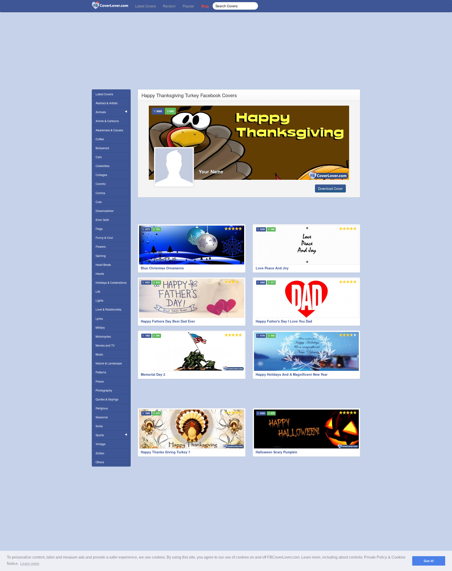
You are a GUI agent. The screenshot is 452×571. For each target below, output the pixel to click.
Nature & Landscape (109, 363)
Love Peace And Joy (272, 268)
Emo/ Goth (102, 220)
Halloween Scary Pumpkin (276, 452)
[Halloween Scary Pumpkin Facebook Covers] (306, 429)
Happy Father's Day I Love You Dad (284, 321)
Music (99, 354)
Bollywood (102, 148)
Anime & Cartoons (107, 121)
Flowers (101, 246)
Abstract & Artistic (107, 103)
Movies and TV (105, 345)
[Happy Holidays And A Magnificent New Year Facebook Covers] (306, 351)
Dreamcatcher (105, 211)
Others (100, 462)
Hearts (100, 274)
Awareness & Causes (109, 130)
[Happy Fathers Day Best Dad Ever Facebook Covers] (191, 298)
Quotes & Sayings (107, 399)
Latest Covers (145, 6)
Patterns (101, 372)
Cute (99, 202)
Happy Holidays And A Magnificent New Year (291, 374)
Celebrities (102, 166)
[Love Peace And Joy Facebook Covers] (306, 245)
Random (169, 6)
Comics (100, 193)
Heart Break (103, 265)
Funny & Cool (104, 238)
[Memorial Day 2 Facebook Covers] (191, 351)
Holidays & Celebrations (111, 282)
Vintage (100, 444)
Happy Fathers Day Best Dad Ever (168, 321)
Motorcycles (103, 336)
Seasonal (102, 417)
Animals (101, 112)
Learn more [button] (29, 564)
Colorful (101, 184)
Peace (100, 381)
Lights (99, 300)
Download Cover (330, 188)
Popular (188, 6)
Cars (99, 157)
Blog (205, 6)
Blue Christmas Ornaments (162, 268)
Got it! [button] (429, 561)
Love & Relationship (108, 309)
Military (100, 327)
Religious (102, 408)
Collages (101, 175)
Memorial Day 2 (153, 374)
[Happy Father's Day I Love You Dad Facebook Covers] (306, 298)
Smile (99, 426)
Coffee (100, 139)
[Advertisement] (226, 56)
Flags (99, 229)
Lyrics (99, 318)
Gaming (101, 256)
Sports (100, 435)
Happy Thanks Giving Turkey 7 (165, 452)
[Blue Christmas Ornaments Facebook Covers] (191, 245)
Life (98, 291)
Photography (104, 390)
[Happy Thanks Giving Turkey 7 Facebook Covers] (191, 429)
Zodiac (100, 453)
